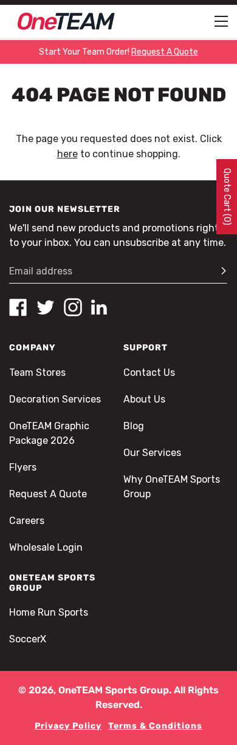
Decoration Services (55, 399)
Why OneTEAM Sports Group (171, 487)
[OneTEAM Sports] (66, 21)
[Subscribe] (218, 271)
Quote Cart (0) (227, 196)
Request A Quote (48, 494)
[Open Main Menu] (221, 21)
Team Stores (37, 372)
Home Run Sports (48, 612)
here (67, 154)
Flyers (22, 467)
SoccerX (27, 639)
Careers (26, 520)
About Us (144, 399)
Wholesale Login (46, 547)
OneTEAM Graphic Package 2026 (49, 433)
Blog (133, 426)
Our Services (152, 452)
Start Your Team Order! (118, 52)
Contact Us (149, 372)
